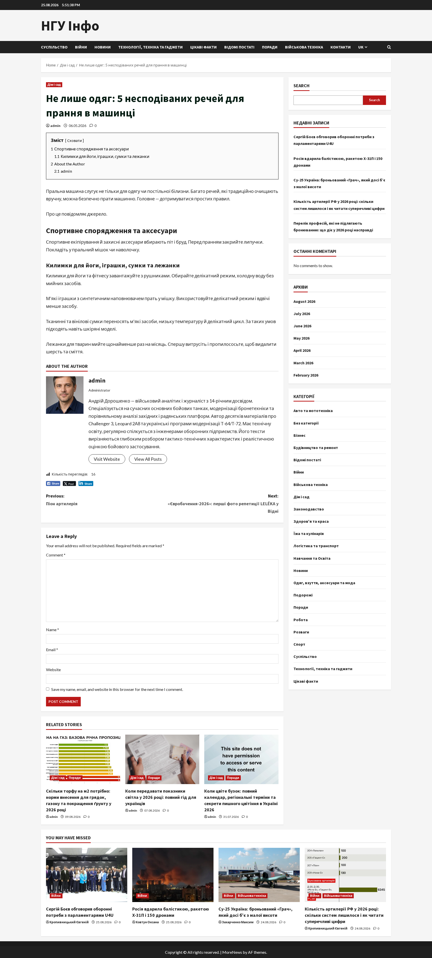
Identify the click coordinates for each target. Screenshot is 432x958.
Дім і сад (54, 84)
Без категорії (306, 422)
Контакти (340, 46)
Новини (102, 46)
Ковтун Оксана (147, 922)
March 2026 (303, 362)
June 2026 (302, 325)
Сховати (74, 140)
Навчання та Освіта (312, 557)
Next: (223, 503)
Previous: (62, 499)
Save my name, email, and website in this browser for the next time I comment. (117, 689)
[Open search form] (389, 47)
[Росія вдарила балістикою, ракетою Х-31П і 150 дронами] (173, 875)
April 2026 (302, 350)
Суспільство (54, 46)
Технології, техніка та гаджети (150, 46)
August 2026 (304, 301)
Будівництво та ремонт (316, 447)
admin (55, 125)
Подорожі (303, 594)
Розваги (301, 631)
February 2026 (306, 375)
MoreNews (232, 952)
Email (52, 649)
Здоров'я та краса (311, 521)
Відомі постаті (239, 46)
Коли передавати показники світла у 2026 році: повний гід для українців (160, 797)
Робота (301, 619)
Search (302, 85)
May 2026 (302, 338)
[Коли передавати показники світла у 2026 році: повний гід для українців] (162, 759)
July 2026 (302, 313)
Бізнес (300, 435)
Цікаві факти (203, 46)
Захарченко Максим (238, 922)
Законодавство (309, 508)
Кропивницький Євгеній (69, 922)
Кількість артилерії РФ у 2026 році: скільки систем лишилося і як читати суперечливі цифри (344, 915)
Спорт (299, 644)
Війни (81, 46)
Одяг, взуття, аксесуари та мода (324, 582)
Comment (56, 554)
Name (52, 629)
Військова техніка (304, 46)
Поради (270, 46)
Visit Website (107, 459)
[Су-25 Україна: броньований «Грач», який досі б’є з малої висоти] (259, 875)
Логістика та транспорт (316, 545)
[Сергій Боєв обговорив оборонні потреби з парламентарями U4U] (86, 875)
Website (53, 669)
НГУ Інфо (70, 25)
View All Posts (148, 459)
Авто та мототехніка (313, 410)
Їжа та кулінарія (309, 533)
